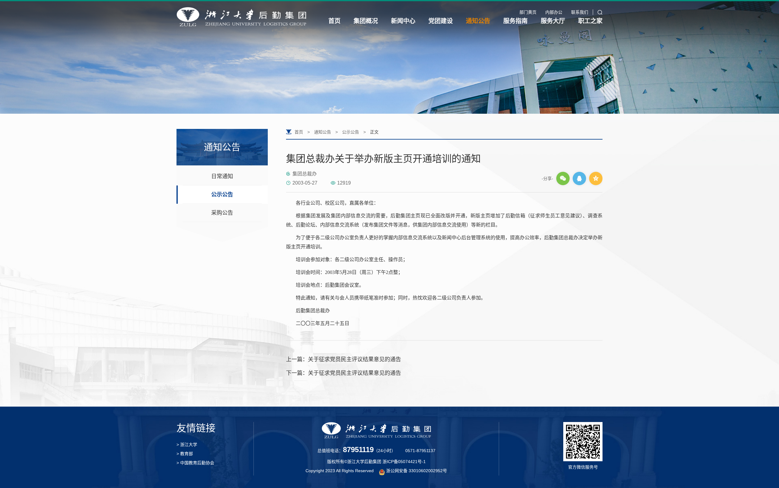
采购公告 (222, 213)
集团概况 (366, 21)
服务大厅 (553, 21)
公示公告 (222, 195)
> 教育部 (184, 453)
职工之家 (590, 21)
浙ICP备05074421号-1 (404, 461)
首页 (334, 21)
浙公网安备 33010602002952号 (416, 470)
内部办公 (553, 12)
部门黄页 (527, 12)
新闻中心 (403, 21)
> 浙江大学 (186, 444)
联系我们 (579, 12)
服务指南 (515, 21)
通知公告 (478, 21)
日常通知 (222, 176)
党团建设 (440, 21)
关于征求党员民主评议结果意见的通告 (343, 359)
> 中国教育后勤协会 (195, 462)
